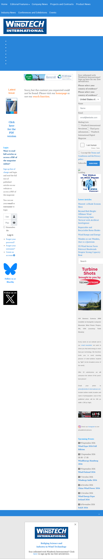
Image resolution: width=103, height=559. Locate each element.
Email (80, 113)
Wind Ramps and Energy (89, 234)
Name (80, 103)
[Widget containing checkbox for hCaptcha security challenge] (89, 145)
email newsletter (86, 345)
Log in (10, 234)
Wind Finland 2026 (86, 472)
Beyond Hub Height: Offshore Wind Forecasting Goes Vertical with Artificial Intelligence (88, 217)
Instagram (91, 426)
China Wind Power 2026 (89, 488)
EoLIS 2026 (83, 507)
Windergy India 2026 (87, 480)
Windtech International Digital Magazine (88, 135)
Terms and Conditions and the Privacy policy (89, 156)
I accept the (89, 156)
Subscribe (82, 163)
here (35, 554)
